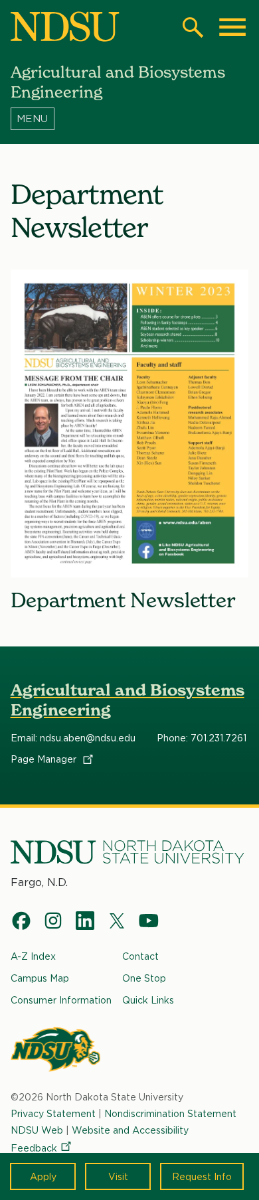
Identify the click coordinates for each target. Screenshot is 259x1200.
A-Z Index (33, 956)
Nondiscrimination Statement (170, 1113)
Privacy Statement (53, 1113)
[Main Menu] (232, 27)
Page (45, 759)
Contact (140, 956)
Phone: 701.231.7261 (201, 738)
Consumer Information (61, 1000)
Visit (118, 1176)
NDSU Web (37, 1130)
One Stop (144, 978)
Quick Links (148, 1000)
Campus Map (40, 978)
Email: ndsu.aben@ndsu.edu (73, 738)
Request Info (202, 1176)
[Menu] (130, 118)
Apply (43, 1176)
